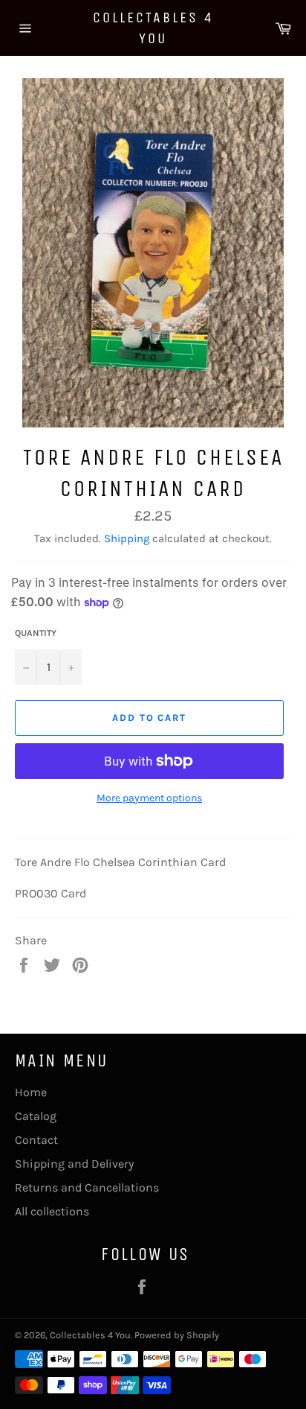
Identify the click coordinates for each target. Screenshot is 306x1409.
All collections (52, 1211)
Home (31, 1092)
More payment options (149, 798)
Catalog (35, 1116)
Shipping (126, 538)
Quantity (35, 633)
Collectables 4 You (153, 28)
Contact (36, 1140)
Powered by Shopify (176, 1334)
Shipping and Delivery (74, 1164)
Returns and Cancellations (87, 1187)
